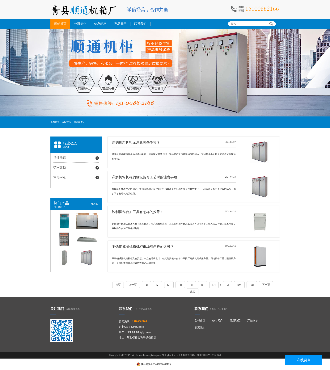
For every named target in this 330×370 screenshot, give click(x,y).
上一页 (133, 284)
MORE (94, 204)
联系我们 (140, 23)
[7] (214, 284)
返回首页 (66, 122)
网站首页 (60, 23)
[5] (191, 284)
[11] (252, 284)
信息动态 (100, 23)
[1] (146, 284)
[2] (157, 284)
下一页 (266, 284)
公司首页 (200, 320)
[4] (180, 284)
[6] (202, 284)
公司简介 (80, 23)
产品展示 (120, 23)
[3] (169, 284)
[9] (227, 284)
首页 (118, 284)
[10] (239, 284)
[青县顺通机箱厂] (84, 10)
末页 (192, 291)
